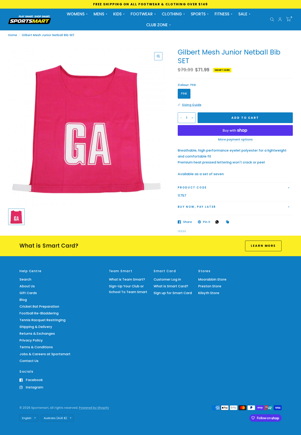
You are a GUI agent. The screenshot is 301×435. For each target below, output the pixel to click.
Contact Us (28, 361)
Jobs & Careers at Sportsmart (44, 354)
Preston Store (209, 286)
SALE (242, 14)
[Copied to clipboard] (228, 222)
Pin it (206, 222)
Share (187, 222)
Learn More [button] (263, 246)
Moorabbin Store (212, 279)
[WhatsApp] (218, 222)
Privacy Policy (31, 340)
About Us (27, 286)
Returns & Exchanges (37, 333)
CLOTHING (172, 14)
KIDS (117, 14)
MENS (99, 14)
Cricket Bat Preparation (39, 306)
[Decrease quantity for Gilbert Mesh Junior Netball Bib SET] (181, 118)
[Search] (272, 19)
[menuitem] (77, 14)
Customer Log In (167, 279)
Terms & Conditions (36, 347)
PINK (184, 93)
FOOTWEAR (142, 14)
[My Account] (280, 19)
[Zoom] (158, 56)
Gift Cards (28, 293)
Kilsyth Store (208, 293)
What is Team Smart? (127, 279)
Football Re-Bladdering (39, 313)
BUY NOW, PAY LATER (197, 207)
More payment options (235, 139)
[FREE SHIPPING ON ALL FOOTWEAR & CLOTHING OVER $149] (150, 4)
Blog (23, 299)
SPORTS (198, 14)
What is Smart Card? (171, 286)
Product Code (192, 188)
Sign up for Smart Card (173, 293)
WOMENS (76, 14)
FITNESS (222, 14)
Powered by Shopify (94, 408)
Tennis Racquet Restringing (42, 320)
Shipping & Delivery (35, 326)
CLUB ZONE (157, 25)
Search (25, 279)
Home (12, 35)
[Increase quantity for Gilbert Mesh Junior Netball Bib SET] (192, 118)
